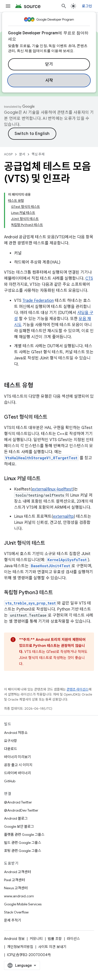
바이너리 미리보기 (17, 757)
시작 (49, 80)
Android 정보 (14, 939)
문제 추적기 (12, 920)
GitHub (9, 781)
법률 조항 (55, 939)
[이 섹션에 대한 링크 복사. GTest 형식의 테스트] (52, 417)
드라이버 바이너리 (17, 773)
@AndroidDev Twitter (21, 810)
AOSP (8, 154)
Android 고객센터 (17, 872)
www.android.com (19, 896)
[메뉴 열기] (8, 6)
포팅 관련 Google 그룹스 (22, 850)
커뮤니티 (36, 939)
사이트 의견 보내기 (52, 947)
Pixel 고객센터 (14, 880)
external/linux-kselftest (52, 489)
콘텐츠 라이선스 (77, 689)
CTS (89, 278)
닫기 (49, 64)
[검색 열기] (64, 6)
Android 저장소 (16, 732)
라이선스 (73, 939)
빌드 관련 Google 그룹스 (22, 842)
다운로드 (10, 749)
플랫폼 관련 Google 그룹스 (24, 834)
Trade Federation (38, 300)
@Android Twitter (18, 802)
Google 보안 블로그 (19, 826)
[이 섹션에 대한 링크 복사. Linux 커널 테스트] (45, 479)
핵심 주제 (38, 154)
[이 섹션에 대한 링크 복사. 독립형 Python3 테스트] (58, 593)
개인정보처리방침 (20, 947)
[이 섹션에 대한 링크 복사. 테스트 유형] (38, 386)
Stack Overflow (16, 912)
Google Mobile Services (22, 904)
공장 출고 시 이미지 (18, 765)
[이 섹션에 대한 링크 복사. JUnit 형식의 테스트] (50, 543)
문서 (22, 154)
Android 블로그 (16, 818)
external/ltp (63, 516)
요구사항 (10, 740)
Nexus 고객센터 (16, 888)
